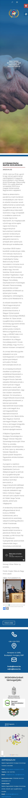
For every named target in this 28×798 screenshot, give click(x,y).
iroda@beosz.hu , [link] (10, 774)
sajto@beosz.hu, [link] (19, 774)
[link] (26, 6)
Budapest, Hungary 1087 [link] (14, 655)
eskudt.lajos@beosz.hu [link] (11, 794)
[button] (5, 606)
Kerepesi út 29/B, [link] (14, 653)
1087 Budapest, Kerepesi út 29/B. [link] (14, 769)
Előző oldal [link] (9, 623)
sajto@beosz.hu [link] (14, 669)
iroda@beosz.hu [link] (14, 666)
